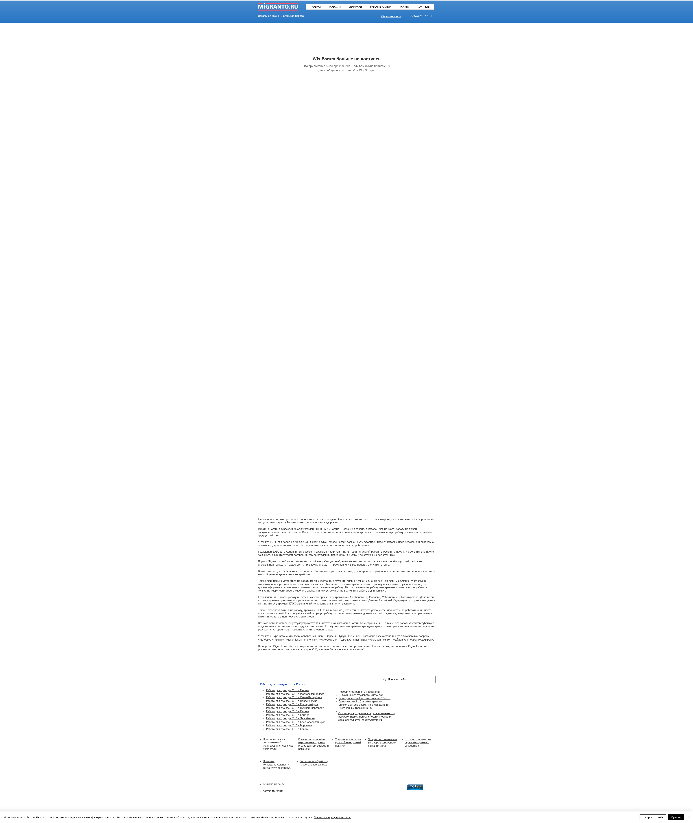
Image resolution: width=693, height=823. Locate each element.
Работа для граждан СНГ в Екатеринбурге (292, 704)
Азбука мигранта (273, 791)
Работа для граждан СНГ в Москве (287, 690)
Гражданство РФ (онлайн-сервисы (360, 701)
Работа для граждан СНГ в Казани (287, 711)
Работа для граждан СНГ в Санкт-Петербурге (294, 697)
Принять (676, 817)
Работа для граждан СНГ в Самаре (287, 715)
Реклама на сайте (274, 784)
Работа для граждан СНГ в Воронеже (289, 725)
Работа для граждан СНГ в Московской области (295, 694)
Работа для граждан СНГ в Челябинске (290, 718)
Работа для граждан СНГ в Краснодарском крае (295, 722)
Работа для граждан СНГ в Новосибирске (291, 701)
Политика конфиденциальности (332, 817)
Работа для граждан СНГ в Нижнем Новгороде (295, 708)
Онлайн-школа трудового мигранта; (361, 695)
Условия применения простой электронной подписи (348, 742)
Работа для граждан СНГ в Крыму (287, 729)
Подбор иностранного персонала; (359, 691)
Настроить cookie (653, 817)
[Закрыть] (689, 817)
